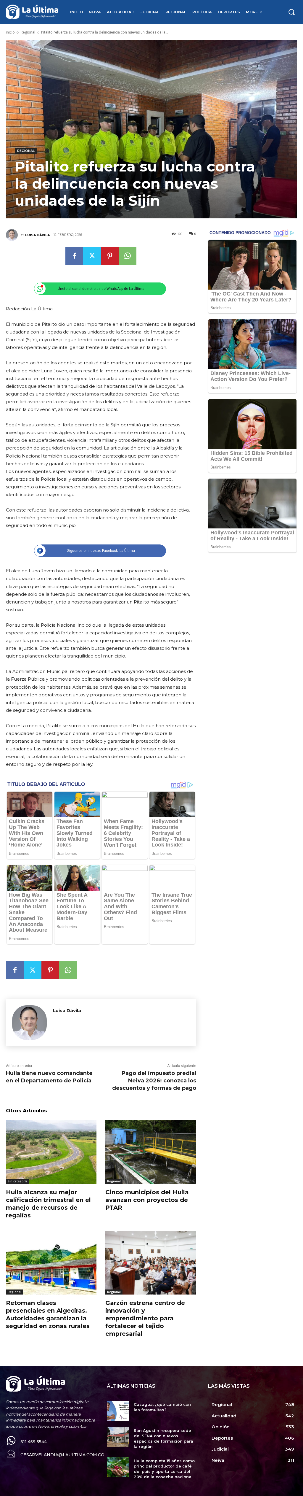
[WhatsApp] (127, 256)
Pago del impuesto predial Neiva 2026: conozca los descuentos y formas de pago (154, 1080)
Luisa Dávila (37, 235)
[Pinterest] (110, 256)
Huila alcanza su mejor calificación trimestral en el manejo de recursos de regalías (48, 1204)
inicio (10, 32)
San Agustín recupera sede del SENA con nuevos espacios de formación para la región (163, 1438)
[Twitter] (92, 256)
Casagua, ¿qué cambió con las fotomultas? (162, 1407)
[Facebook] (74, 256)
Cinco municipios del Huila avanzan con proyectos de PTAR (147, 1200)
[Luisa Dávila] (13, 235)
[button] (291, 12)
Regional (28, 32)
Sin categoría (18, 1181)
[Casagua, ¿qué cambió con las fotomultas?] (118, 1411)
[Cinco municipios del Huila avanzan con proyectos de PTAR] (150, 1152)
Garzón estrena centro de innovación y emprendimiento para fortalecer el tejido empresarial (145, 1318)
